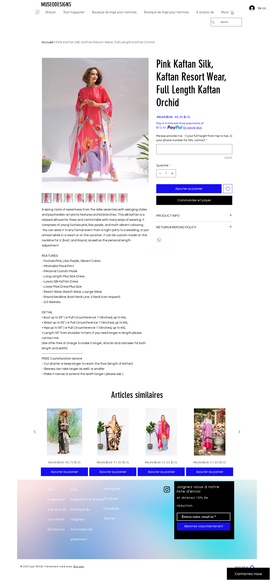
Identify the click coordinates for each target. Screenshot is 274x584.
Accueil (47, 42)
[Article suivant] (239, 431)
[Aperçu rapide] (64, 432)
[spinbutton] (166, 173)
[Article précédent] (34, 431)
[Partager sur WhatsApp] (159, 239)
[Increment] (172, 173)
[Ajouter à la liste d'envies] (227, 188)
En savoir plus (192, 127)
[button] (233, 12)
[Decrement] (159, 173)
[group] (137, 442)
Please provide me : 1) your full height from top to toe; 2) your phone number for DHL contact (194, 138)
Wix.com (78, 566)
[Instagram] (167, 489)
